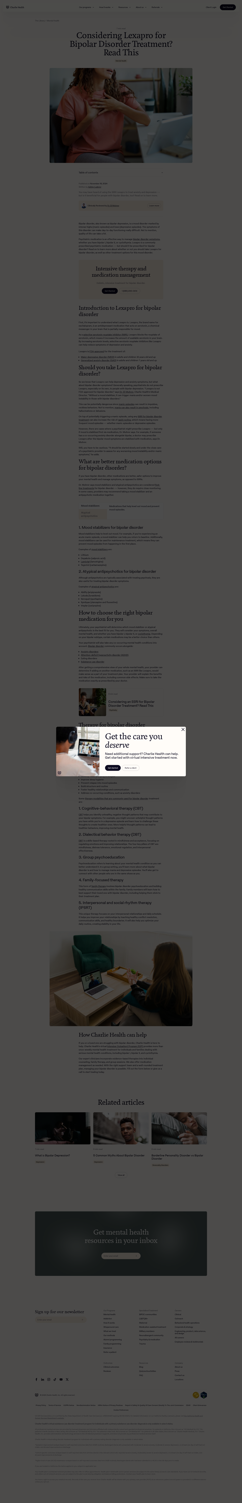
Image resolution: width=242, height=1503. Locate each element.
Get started (113, 768)
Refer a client (130, 768)
